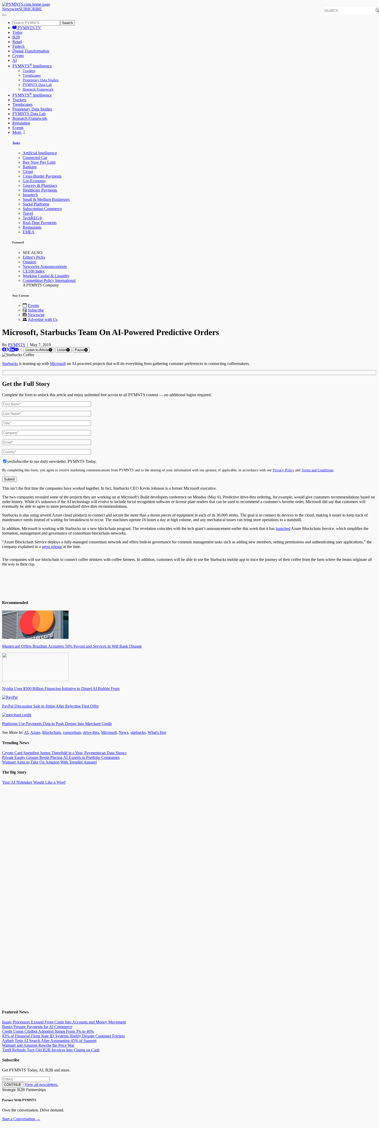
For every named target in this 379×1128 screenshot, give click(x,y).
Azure (35, 732)
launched (283, 528)
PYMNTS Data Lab (37, 85)
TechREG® (32, 218)
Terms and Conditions (317, 470)
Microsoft (58, 363)
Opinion (29, 262)
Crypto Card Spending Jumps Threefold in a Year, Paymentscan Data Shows (64, 753)
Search (67, 23)
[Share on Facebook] (4, 349)
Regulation (21, 123)
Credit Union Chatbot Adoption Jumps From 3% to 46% (48, 1031)
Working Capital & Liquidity (46, 276)
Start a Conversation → (21, 1119)
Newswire (10, 9)
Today (17, 32)
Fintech (18, 46)
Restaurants (32, 227)
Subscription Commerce (42, 208)
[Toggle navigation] (4, 15)
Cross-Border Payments (42, 176)
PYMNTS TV (29, 28)
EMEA (29, 232)
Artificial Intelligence (40, 153)
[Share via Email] (16, 349)
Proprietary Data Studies (41, 80)
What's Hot (157, 732)
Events (17, 127)
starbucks (138, 732)
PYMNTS (16, 345)
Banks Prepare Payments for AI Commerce (37, 1026)
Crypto (18, 55)
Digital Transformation (30, 51)
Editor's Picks (34, 257)
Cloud (28, 171)
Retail (17, 41)
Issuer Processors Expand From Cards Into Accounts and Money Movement (64, 1022)
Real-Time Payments (39, 222)
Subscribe (36, 310)
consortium (72, 732)
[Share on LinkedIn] (12, 349)
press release (52, 546)
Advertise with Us (42, 319)
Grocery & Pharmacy (40, 185)
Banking (30, 167)
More (17, 132)
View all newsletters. (41, 1084)
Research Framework (38, 89)
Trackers (29, 71)
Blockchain (51, 732)
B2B (16, 37)
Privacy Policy (283, 470)
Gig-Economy (34, 181)
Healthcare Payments (40, 190)
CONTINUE (12, 1085)
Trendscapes (31, 75)
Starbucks (10, 363)
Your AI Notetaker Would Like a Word (33, 782)
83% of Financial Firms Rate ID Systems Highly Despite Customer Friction (63, 1036)
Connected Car (35, 157)
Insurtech (30, 195)
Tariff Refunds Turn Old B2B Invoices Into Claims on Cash (51, 1050)
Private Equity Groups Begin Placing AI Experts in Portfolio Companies (61, 757)
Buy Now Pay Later (39, 162)
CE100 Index (34, 271)
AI (14, 60)
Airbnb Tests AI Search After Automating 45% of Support (49, 1040)
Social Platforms (36, 204)
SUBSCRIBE (30, 9)
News (123, 732)
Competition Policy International (49, 280)
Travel (28, 213)
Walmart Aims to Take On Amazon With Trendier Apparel (49, 762)
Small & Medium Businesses (46, 199)
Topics (16, 142)
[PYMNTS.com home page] (26, 4)
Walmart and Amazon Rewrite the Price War (38, 1045)
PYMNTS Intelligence (32, 66)
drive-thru (91, 732)
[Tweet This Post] (8, 349)
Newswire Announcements (45, 266)
